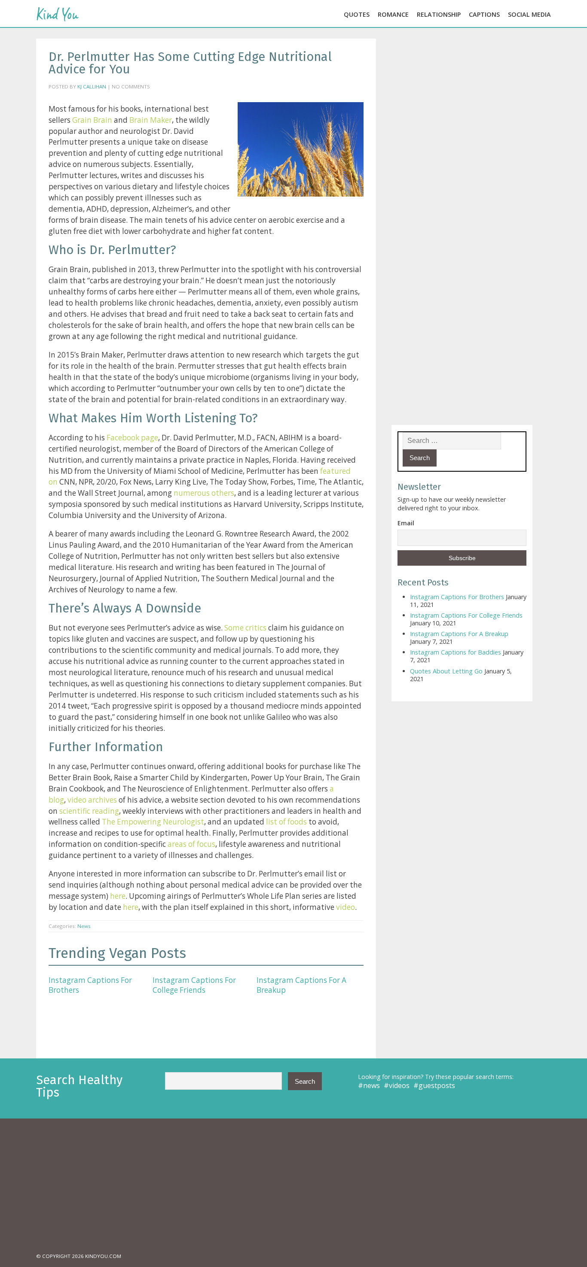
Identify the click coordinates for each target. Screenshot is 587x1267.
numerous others (204, 493)
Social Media (529, 14)
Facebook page (132, 438)
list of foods (286, 822)
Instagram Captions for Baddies (455, 652)
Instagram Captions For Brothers (90, 984)
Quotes (357, 14)
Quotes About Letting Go (446, 671)
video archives (92, 800)
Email (405, 523)
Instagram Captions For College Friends (194, 984)
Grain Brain (92, 120)
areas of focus (191, 844)
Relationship (439, 14)
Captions (484, 14)
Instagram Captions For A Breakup (301, 984)
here (117, 896)
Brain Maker (150, 120)
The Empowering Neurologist (153, 822)
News (84, 926)
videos (399, 1085)
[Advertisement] (293, 1185)
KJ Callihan (91, 86)
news (371, 1085)
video (344, 907)
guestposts (437, 1085)
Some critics (245, 628)
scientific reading (89, 811)
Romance (393, 14)
